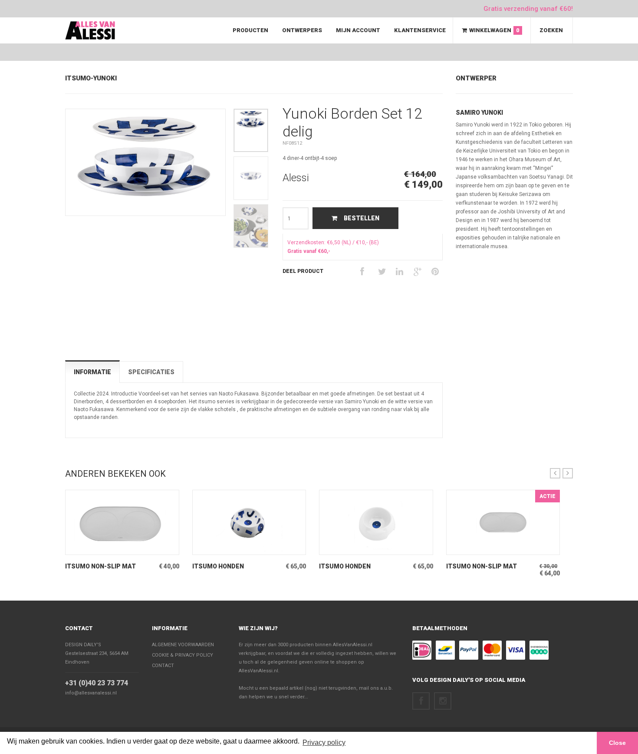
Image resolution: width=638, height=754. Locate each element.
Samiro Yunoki (479, 112)
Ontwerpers (302, 30)
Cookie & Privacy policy (182, 655)
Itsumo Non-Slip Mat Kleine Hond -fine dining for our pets (486, 566)
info (109, 548)
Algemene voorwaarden (183, 645)
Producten (250, 30)
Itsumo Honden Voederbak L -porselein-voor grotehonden (233, 566)
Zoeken (551, 30)
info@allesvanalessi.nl (91, 693)
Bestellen (361, 218)
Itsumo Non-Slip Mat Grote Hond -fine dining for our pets (104, 566)
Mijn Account (358, 30)
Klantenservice (420, 30)
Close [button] (617, 742)
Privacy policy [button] (324, 742)
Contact (79, 628)
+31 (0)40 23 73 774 (96, 683)
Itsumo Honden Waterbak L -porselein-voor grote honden (358, 566)
